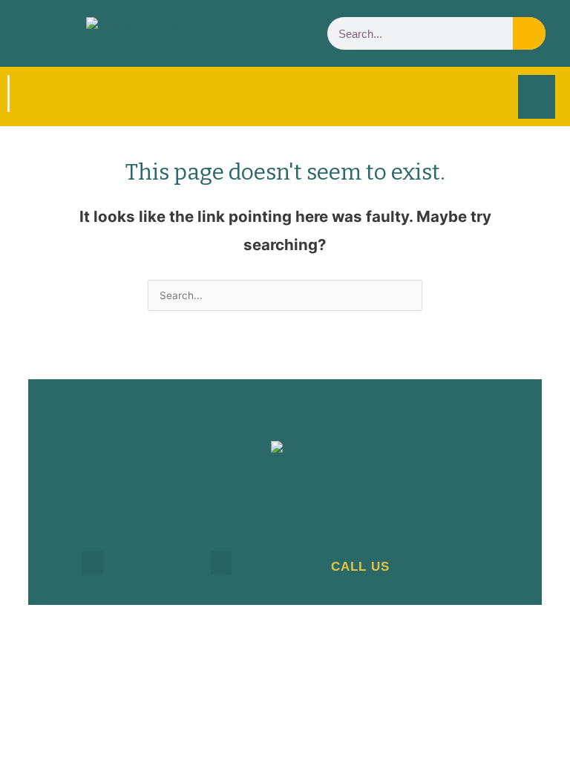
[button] (536, 97)
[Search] (529, 33)
